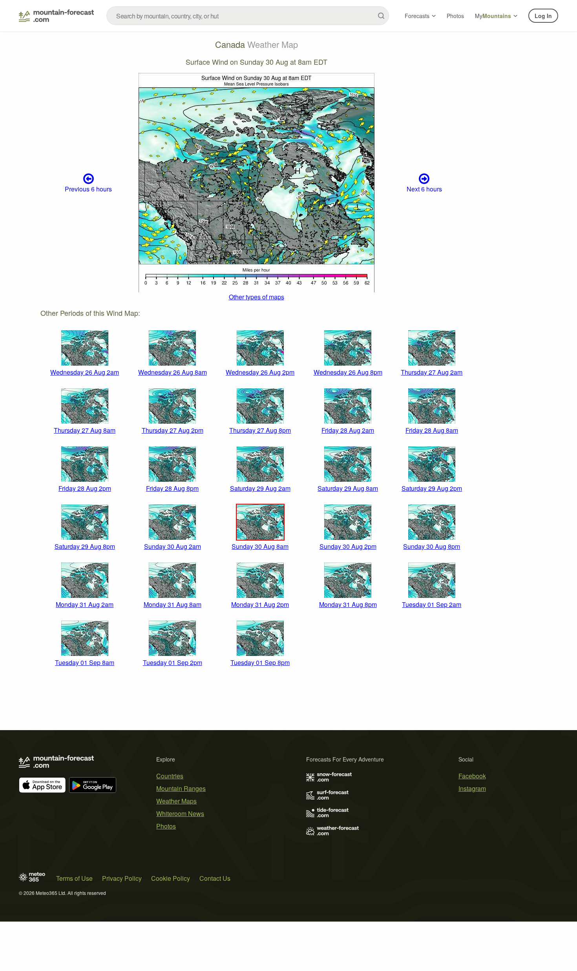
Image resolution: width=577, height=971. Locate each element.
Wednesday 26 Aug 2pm (260, 372)
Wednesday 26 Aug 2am (84, 372)
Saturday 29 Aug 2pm (432, 488)
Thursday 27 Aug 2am (431, 372)
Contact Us (214, 878)
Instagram (472, 788)
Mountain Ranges (181, 788)
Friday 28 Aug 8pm (172, 488)
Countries (169, 775)
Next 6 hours (424, 188)
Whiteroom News (180, 813)
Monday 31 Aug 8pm (348, 604)
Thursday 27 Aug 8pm (260, 430)
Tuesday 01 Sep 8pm (260, 662)
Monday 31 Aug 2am (84, 604)
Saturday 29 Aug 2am (260, 488)
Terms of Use (74, 878)
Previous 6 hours (88, 188)
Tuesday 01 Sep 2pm (172, 662)
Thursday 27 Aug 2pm (172, 430)
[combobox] (247, 15)
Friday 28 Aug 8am (431, 430)
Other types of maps (256, 296)
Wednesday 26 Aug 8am (172, 372)
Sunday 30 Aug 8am (260, 546)
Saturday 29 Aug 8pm (85, 546)
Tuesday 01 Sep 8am (84, 662)
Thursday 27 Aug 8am (84, 430)
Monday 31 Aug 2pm (260, 604)
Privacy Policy (122, 878)
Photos (455, 16)
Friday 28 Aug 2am (347, 430)
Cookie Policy (170, 878)
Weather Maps (176, 800)
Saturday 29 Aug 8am (348, 488)
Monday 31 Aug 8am (172, 604)
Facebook (472, 775)
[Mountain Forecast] (56, 15)
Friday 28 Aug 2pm (84, 488)
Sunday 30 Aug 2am (172, 546)
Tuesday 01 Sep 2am (431, 604)
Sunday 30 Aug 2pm (348, 546)
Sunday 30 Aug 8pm (431, 546)
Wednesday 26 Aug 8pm (348, 372)
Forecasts (417, 16)
